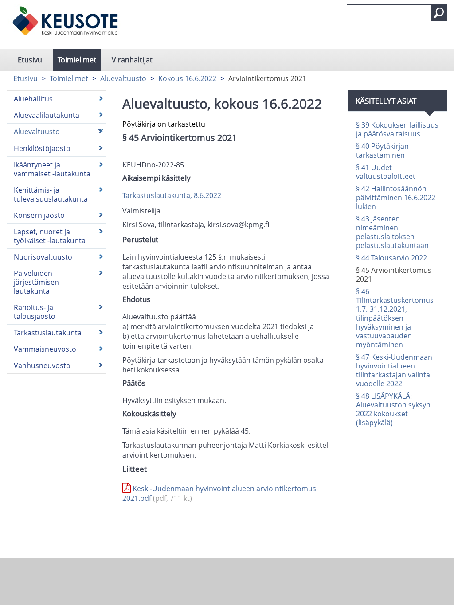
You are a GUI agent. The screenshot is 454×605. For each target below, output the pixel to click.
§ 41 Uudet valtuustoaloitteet (385, 172)
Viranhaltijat (132, 60)
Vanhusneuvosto (42, 365)
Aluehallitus (33, 99)
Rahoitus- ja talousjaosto (34, 311)
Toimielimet (77, 60)
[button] (439, 12)
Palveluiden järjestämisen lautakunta (36, 282)
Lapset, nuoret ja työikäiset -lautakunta (50, 236)
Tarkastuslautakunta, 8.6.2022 (171, 195)
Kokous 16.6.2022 (187, 78)
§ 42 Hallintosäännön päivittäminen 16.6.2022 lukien (395, 197)
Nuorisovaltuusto (43, 257)
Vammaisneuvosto (45, 349)
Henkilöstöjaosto (42, 148)
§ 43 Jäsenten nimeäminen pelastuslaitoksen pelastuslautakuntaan (392, 232)
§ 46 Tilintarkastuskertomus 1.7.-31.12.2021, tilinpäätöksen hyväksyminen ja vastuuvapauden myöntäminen (395, 318)
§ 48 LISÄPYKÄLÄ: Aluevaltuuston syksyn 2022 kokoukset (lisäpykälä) (393, 409)
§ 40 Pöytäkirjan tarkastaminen (382, 150)
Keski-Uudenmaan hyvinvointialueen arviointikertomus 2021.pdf (219, 493)
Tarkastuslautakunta (48, 332)
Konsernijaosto (39, 215)
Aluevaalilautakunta (46, 115)
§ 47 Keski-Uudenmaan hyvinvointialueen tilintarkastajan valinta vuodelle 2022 (394, 370)
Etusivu (30, 60)
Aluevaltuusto (123, 78)
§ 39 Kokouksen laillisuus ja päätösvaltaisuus (397, 129)
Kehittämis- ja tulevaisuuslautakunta (51, 194)
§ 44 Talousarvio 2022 (391, 257)
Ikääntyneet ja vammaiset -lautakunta (52, 169)
